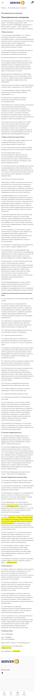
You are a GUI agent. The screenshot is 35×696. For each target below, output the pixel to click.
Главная (3, 8)
